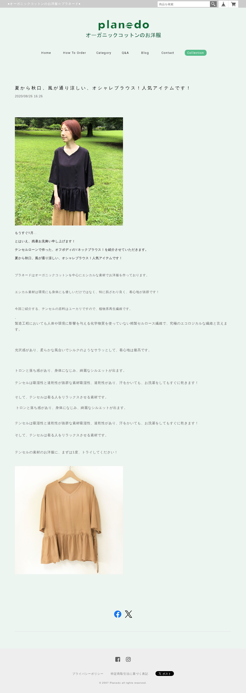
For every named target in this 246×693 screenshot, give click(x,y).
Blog (145, 53)
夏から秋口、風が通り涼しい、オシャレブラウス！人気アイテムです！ (103, 87)
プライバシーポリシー (88, 673)
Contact (167, 53)
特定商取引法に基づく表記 (129, 673)
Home (46, 53)
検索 (213, 4)
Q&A (125, 53)
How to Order (74, 53)
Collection (195, 53)
